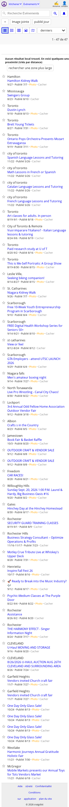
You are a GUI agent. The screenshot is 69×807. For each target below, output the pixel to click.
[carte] (32, 30)
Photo (32, 84)
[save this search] (64, 13)
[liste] (4, 30)
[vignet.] (11, 30)
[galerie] (25, 30)
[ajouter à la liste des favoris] (4, 76)
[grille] (18, 30)
